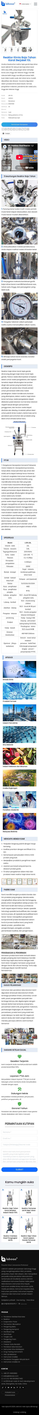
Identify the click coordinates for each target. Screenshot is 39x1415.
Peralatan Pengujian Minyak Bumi (16, 1359)
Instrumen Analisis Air (12, 1362)
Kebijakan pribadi (8, 1300)
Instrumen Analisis (11, 1357)
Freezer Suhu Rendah (12, 1344)
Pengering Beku (10, 1327)
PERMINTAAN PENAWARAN (10, 1392)
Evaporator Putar (10, 1322)
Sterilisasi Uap (9, 1332)
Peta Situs (30, 1300)
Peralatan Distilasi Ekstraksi (14, 1317)
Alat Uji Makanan (10, 1354)
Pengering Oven (10, 1339)
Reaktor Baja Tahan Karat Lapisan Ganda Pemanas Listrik (28, 1239)
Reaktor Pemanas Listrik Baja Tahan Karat (29, 1210)
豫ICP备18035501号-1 (9, 1304)
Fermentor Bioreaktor (12, 1324)
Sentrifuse (7, 1334)
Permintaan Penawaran (19, 125)
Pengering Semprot (11, 1329)
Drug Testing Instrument (13, 1352)
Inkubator (7, 1342)
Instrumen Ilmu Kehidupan (14, 1349)
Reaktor (7, 1319)
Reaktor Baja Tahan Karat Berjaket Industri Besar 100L (10, 1210)
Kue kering (21, 1300)
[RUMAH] (8, 3)
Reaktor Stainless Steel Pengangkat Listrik (10, 1238)
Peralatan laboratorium (13, 1347)
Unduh (6, 133)
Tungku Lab (8, 1337)
